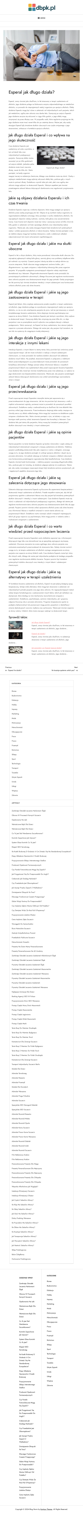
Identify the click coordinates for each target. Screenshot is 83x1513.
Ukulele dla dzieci (18, 1069)
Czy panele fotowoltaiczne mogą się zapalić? (29, 869)
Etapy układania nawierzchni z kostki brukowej (29, 856)
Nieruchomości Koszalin (20, 942)
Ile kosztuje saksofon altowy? (23, 1232)
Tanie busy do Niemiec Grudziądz (24, 1028)
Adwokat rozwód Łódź (20, 1146)
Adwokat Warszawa (19, 1091)
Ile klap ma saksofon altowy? (23, 1204)
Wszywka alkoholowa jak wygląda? (25, 1186)
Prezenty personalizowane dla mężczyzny (27, 1168)
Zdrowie (15, 795)
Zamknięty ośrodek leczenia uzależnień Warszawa (30, 974)
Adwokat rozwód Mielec (21, 1118)
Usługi (14, 786)
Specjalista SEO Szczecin (21, 1109)
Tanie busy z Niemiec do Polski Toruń (25, 1050)
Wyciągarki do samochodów (22, 924)
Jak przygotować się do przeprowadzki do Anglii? (30, 874)
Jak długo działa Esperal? (41, 622)
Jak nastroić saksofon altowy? (23, 1245)
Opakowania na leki (19, 820)
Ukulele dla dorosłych (20, 1087)
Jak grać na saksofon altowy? (23, 1213)
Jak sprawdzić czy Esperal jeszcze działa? (47, 648)
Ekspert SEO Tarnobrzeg (20, 847)
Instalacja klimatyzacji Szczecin (23, 1191)
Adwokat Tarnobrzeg (19, 1073)
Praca (14, 736)
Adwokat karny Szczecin (21, 1127)
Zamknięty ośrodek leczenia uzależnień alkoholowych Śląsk (34, 955)
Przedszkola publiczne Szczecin (23, 937)
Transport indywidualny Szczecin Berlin (26, 1064)
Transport (15, 768)
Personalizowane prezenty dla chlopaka (26, 1182)
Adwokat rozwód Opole (21, 1123)
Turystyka (15, 772)
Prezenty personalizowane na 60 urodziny (27, 951)
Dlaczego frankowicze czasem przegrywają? (28, 897)
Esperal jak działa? (38, 633)
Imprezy (14, 709)
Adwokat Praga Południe (21, 1096)
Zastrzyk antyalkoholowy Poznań (23, 933)
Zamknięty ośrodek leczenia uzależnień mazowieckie (31, 969)
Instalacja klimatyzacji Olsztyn (22, 1195)
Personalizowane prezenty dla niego (25, 1164)
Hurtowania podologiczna (21, 1259)
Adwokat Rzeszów (18, 1078)
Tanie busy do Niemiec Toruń (22, 1037)
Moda (14, 718)
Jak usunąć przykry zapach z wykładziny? (27, 887)
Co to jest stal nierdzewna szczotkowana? (27, 833)
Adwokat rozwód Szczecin (21, 1150)
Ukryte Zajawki (17, 777)
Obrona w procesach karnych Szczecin (26, 815)
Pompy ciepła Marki (19, 1023)
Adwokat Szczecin (18, 1100)
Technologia (16, 763)
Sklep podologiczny (19, 1250)
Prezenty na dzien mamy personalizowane (27, 946)
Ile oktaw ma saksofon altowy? (23, 1227)
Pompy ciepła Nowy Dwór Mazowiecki (26, 1005)
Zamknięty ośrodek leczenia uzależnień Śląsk (28, 960)
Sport (14, 759)
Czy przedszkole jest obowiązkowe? (25, 883)
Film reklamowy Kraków (20, 1155)
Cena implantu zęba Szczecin (22, 919)
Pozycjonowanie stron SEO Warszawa (26, 1001)
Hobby (14, 704)
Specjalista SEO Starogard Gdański (25, 1105)
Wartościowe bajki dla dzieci (22, 824)
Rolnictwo (15, 750)
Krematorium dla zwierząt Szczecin (24, 1041)
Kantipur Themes (46, 1509)
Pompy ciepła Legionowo (21, 1014)
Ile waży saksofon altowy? (22, 1209)
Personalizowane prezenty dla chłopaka (26, 1177)
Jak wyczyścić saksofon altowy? (24, 1241)
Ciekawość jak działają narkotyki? (24, 878)
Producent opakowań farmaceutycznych (26, 865)
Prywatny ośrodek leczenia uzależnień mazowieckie (31, 978)
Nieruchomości (17, 727)
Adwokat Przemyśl (18, 1082)
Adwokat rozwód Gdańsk (21, 1141)
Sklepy (14, 754)
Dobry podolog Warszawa (21, 1218)
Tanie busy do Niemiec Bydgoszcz (24, 1032)
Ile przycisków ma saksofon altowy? (25, 1223)
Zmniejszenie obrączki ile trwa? (23, 892)
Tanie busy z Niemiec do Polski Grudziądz (27, 1055)
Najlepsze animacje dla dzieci (23, 992)
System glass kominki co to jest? (24, 842)
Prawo (14, 741)
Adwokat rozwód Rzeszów (21, 1114)
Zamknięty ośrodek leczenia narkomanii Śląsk (29, 811)
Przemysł (15, 745)
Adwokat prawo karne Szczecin (23, 1132)
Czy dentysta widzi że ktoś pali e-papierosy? (28, 910)
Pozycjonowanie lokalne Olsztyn (23, 915)
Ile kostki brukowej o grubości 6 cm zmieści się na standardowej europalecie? (41, 851)
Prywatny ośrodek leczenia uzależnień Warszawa (30, 987)
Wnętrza (15, 790)
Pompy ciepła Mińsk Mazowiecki (24, 1019)
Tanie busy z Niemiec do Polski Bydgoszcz (27, 1046)
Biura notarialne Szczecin (21, 928)
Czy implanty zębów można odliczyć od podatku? (30, 906)
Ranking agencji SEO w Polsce (23, 996)
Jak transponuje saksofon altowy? (24, 1236)
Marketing (15, 714)
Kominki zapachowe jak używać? (24, 838)
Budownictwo (17, 695)
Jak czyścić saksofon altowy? (23, 1200)
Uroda (14, 781)
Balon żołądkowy (18, 1254)
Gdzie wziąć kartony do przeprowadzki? (27, 901)
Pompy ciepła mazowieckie (22, 1010)
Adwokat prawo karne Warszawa (24, 1137)
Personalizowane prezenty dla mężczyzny (27, 1173)
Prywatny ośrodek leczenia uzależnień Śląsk (28, 964)
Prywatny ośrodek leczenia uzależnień (26, 983)
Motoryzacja (16, 723)
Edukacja (15, 700)
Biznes (14, 691)
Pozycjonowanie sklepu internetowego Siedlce (29, 860)
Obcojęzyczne (17, 732)
